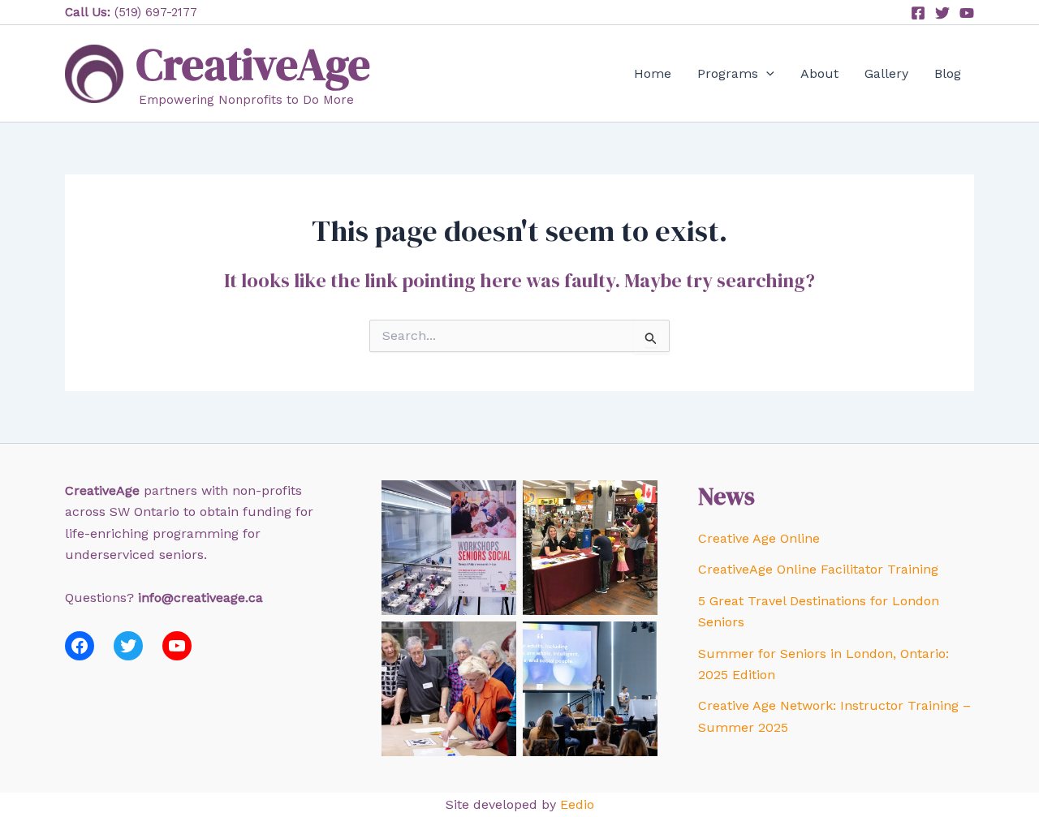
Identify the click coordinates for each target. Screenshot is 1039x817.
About (819, 73)
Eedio (577, 804)
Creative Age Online (759, 538)
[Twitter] (942, 13)
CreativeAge (253, 64)
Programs (727, 73)
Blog (947, 73)
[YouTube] (966, 13)
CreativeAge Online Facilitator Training (818, 569)
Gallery (886, 73)
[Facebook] (918, 13)
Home (652, 73)
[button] (766, 73)
